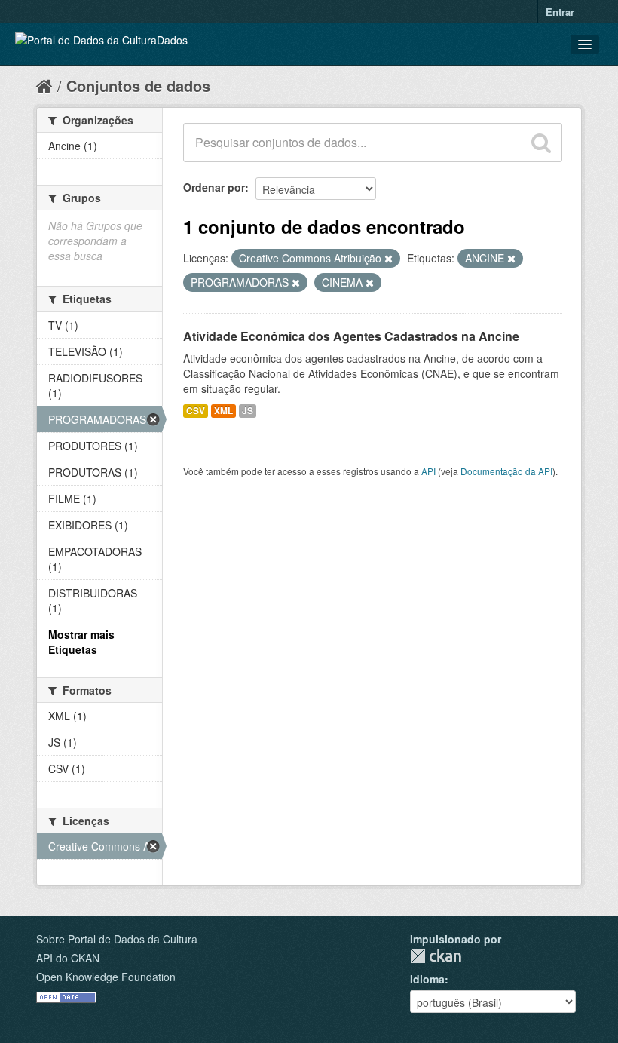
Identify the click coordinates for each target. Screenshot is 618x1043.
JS (247, 410)
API (428, 471)
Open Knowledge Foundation (106, 976)
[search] (541, 142)
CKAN (435, 956)
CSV (195, 410)
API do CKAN (67, 957)
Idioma (427, 978)
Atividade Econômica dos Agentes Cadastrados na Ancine (351, 336)
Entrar (560, 12)
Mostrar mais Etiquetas (81, 642)
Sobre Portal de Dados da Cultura (116, 938)
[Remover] (388, 259)
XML (223, 410)
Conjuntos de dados (138, 86)
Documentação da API (506, 471)
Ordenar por (214, 187)
